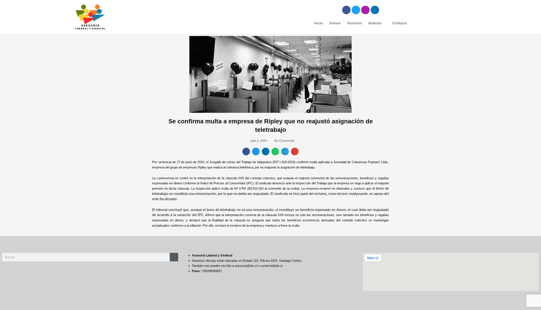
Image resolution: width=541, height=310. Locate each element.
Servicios (354, 23)
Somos (335, 23)
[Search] (174, 257)
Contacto (399, 23)
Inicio (318, 23)
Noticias (374, 23)
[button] (377, 23)
